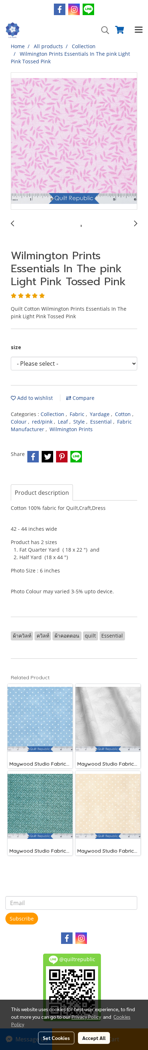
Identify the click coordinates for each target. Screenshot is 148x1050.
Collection (53, 414)
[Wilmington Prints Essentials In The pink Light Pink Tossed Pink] (74, 141)
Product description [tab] (42, 493)
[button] (103, 30)
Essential (101, 421)
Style (79, 421)
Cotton (123, 414)
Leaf (63, 421)
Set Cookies (56, 1038)
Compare (82, 397)
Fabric (78, 414)
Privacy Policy (86, 1016)
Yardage (100, 414)
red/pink (43, 421)
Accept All (94, 1038)
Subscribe (22, 918)
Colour (19, 421)
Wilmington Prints (71, 429)
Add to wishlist (34, 397)
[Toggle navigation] (139, 30)
